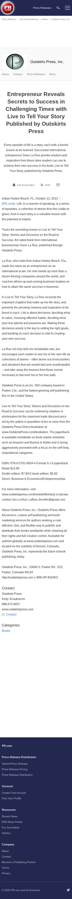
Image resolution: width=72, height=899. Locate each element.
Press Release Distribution (17, 774)
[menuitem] (58, 7)
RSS (47, 185)
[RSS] (42, 185)
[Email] (58, 185)
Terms (5, 867)
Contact (17, 74)
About (5, 74)
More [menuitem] (52, 74)
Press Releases (9, 19)
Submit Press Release (15, 763)
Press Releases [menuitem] (42, 7)
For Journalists (10, 827)
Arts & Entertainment (29, 19)
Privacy (6, 873)
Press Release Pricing (15, 769)
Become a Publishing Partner (19, 862)
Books (45, 19)
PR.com (8, 203)
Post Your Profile (11, 798)
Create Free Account (14, 792)
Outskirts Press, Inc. (61, 19)
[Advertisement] (36, 35)
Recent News (9, 816)
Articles (6, 833)
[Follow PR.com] (68, 890)
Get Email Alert (25, 185)
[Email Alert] (14, 185)
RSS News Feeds (12, 821)
